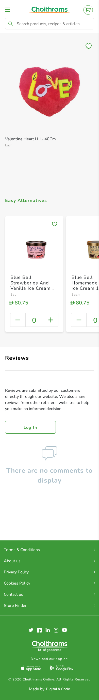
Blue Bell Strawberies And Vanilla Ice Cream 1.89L (30, 285)
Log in (30, 427)
